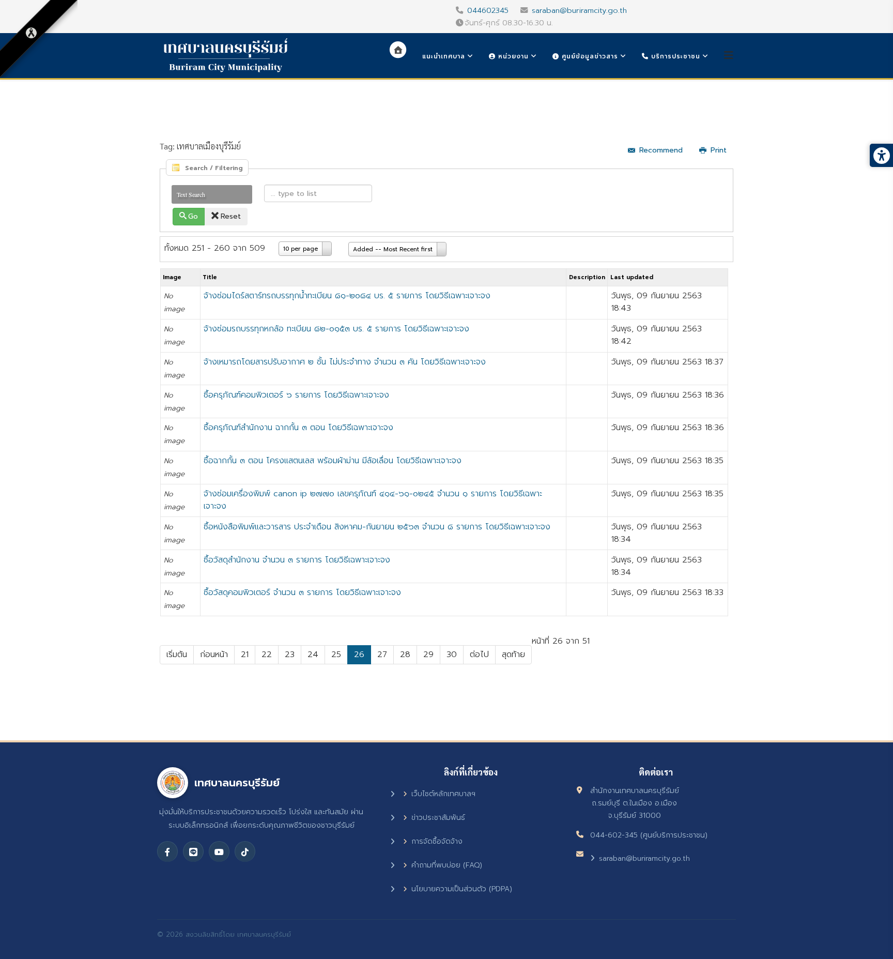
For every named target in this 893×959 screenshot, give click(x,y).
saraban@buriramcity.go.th (579, 10)
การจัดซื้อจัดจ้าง (437, 841)
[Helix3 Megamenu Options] (728, 55)
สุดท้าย (513, 654)
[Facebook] (167, 851)
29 (428, 654)
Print (719, 150)
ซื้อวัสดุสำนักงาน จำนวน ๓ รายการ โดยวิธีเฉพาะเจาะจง (297, 560)
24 (312, 654)
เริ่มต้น (176, 654)
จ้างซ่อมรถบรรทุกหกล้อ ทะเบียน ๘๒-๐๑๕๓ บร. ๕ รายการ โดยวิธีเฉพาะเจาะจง (336, 329)
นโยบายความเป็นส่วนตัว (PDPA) (461, 889)
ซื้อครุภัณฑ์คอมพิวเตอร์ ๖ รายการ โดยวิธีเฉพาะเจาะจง (296, 395)
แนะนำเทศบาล (443, 56)
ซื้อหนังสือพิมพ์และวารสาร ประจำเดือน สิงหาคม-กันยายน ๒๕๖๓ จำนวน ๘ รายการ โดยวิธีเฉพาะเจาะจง (377, 527)
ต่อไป (479, 654)
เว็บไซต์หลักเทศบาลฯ (443, 793)
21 (245, 654)
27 (382, 654)
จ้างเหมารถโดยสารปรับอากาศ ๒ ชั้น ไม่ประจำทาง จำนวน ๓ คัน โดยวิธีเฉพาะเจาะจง (345, 362)
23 (290, 654)
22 (266, 654)
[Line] (193, 851)
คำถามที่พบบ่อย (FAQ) (446, 865)
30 (451, 654)
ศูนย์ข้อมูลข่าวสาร (588, 56)
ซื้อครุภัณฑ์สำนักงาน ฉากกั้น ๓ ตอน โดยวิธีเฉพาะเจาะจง (298, 427)
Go (193, 216)
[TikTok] (245, 851)
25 (336, 654)
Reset (231, 216)
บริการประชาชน (674, 56)
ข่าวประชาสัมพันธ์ (438, 817)
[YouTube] (219, 851)
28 (405, 654)
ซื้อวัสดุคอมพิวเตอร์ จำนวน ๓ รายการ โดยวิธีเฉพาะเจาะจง (302, 592)
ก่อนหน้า (214, 654)
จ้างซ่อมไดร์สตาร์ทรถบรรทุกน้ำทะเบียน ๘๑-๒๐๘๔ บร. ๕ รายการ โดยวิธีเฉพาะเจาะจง (347, 296)
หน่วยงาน (512, 56)
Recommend (661, 150)
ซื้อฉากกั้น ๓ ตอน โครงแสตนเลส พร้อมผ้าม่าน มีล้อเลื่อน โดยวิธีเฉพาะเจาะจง (332, 460)
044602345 (488, 10)
